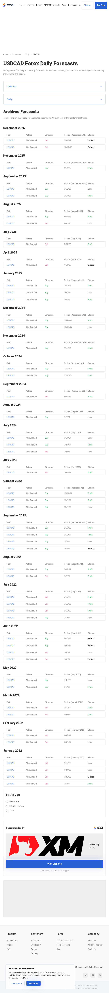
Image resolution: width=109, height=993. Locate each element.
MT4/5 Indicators (16, 806)
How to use (14, 801)
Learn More (17, 983)
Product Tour (12, 941)
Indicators (36, 941)
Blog (58, 949)
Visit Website (54, 863)
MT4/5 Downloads (52, 5)
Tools (64, 5)
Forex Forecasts (63, 945)
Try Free (101, 5)
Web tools (36, 945)
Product (31, 5)
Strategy (34, 953)
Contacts (92, 949)
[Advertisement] (54, 30)
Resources (72, 5)
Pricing (39, 5)
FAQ (8, 949)
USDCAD (10, 140)
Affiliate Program (95, 945)
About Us (92, 941)
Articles (34, 949)
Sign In (87, 5)
